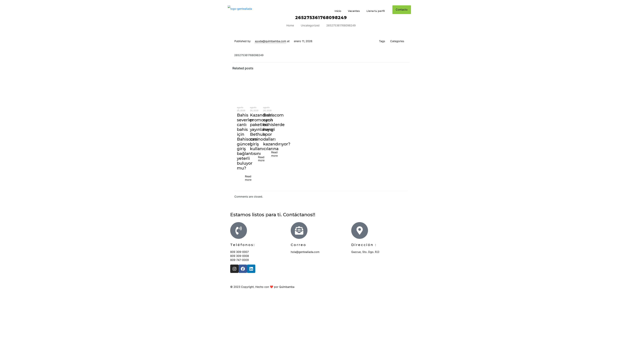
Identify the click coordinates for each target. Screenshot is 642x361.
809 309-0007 (239, 252)
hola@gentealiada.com (305, 252)
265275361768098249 (341, 25)
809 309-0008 (239, 256)
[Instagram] (234, 269)
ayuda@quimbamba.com (270, 41)
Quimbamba (286, 286)
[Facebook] (243, 269)
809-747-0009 (239, 260)
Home (290, 25)
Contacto (402, 9)
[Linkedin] (251, 269)
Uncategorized (310, 25)
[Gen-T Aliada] (240, 8)
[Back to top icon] (408, 286)
